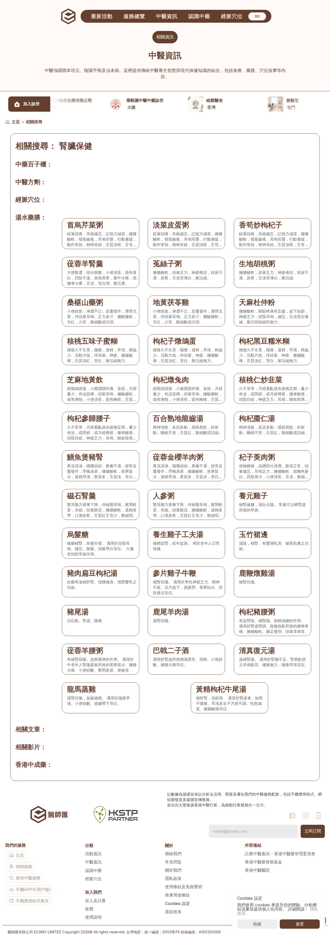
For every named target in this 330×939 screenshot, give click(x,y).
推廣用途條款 (177, 894)
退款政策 (173, 911)
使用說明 (93, 917)
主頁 (16, 121)
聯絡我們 (173, 853)
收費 (89, 908)
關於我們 (173, 870)
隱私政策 (173, 878)
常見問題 (173, 861)
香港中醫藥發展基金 (263, 861)
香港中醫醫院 (257, 870)
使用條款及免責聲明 (183, 886)
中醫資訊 (93, 861)
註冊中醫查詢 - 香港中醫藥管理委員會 (280, 853)
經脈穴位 (93, 878)
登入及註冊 (95, 900)
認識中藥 (93, 870)
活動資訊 (93, 853)
